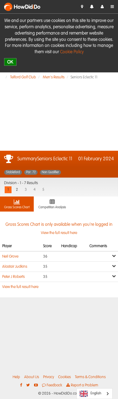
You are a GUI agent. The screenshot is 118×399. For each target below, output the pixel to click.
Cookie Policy (72, 52)
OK (10, 61)
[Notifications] (92, 7)
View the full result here (20, 287)
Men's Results (53, 77)
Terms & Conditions (90, 377)
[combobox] (95, 393)
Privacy (48, 377)
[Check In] (82, 6)
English (96, 393)
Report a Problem (84, 385)
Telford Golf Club (23, 77)
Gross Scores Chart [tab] (17, 207)
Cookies (64, 377)
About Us (31, 377)
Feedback (54, 385)
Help (16, 377)
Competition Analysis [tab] (52, 207)
